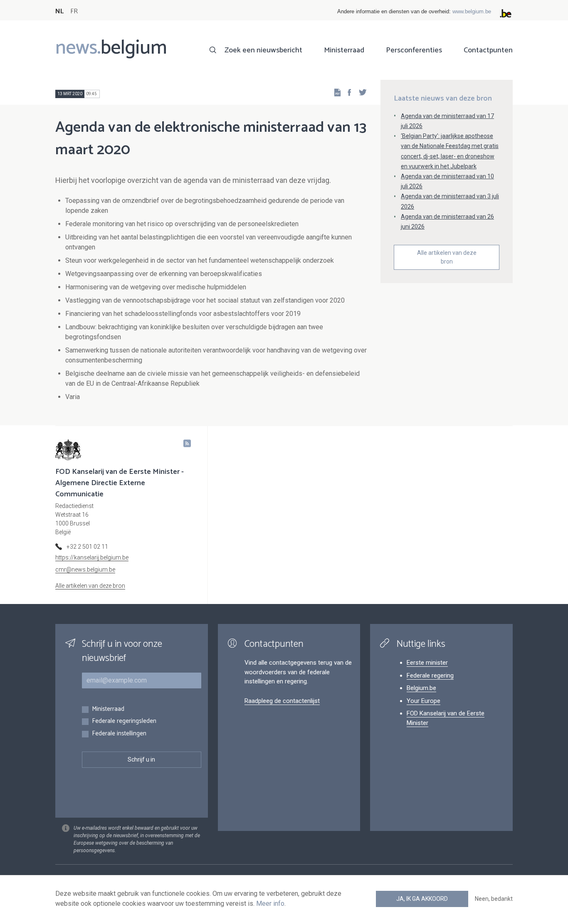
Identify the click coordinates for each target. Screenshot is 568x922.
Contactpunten (488, 50)
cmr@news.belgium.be (85, 569)
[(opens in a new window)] (347, 92)
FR (74, 11)
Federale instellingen (119, 734)
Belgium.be (421, 688)
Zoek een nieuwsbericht (263, 50)
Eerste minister (427, 662)
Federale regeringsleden (124, 721)
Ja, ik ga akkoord (422, 898)
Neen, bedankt (494, 898)
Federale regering (430, 675)
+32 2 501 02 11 (87, 546)
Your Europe (423, 701)
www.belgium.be (471, 11)
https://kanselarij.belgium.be (91, 557)
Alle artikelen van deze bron (447, 257)
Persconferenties (414, 50)
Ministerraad (344, 50)
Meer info (270, 903)
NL (59, 11)
